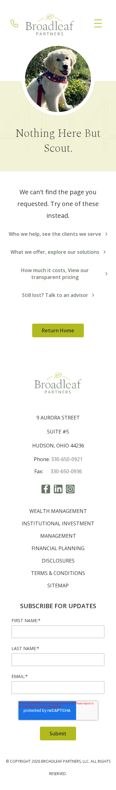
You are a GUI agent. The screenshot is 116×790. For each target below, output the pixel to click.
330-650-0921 (67, 459)
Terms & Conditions (58, 573)
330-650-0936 (66, 471)
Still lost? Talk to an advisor (55, 295)
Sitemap (58, 585)
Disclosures (58, 560)
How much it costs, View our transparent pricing (55, 274)
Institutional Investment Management (58, 529)
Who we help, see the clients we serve (55, 234)
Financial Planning (58, 548)
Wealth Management (58, 511)
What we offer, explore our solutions (55, 252)
